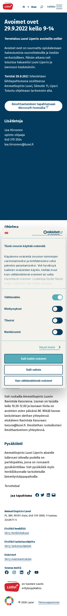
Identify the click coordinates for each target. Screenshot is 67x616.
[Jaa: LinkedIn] (48, 496)
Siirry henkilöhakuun (16, 533)
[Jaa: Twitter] (42, 496)
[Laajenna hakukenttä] (41, 7)
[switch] (57, 309)
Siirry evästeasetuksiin (17, 559)
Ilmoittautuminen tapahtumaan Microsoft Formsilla (33, 106)
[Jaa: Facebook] (37, 496)
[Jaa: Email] (53, 496)
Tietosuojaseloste (49, 602)
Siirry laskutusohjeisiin (17, 546)
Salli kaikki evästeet (33, 358)
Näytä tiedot (47, 347)
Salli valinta (33, 369)
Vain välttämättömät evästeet (33, 380)
